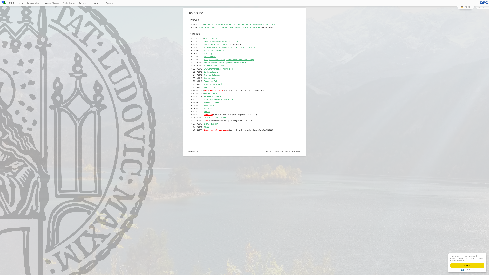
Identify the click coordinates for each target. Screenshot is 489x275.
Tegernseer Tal (210, 81)
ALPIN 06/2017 (210, 105)
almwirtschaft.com (212, 102)
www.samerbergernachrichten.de (218, 99)
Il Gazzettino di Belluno (214, 66)
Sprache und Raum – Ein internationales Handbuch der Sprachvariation (229, 27)
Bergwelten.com (211, 124)
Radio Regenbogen (212, 87)
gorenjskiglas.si (210, 38)
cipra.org (208, 53)
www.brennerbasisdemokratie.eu (218, 69)
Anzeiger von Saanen (213, 96)
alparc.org (208, 114)
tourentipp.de (210, 78)
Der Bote (208, 108)
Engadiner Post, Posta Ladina (216, 130)
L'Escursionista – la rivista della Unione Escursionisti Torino (229, 47)
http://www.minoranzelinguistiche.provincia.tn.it (225, 62)
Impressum (269, 151)
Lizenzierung (296, 151)
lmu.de (207, 111)
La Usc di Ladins (211, 72)
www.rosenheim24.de (213, 84)
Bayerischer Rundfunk (213, 90)
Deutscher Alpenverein (214, 50)
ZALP (206, 121)
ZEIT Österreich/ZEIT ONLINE (216, 44)
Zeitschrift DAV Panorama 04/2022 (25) (221, 41)
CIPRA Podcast (210, 56)
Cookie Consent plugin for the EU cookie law (467, 270)
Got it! (467, 265)
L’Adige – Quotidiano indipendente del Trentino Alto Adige (229, 59)
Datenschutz (279, 151)
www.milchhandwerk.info (215, 117)
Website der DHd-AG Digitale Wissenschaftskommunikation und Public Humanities (239, 24)
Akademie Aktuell (211, 93)
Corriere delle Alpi (212, 75)
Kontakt (287, 151)
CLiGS (206, 127)
